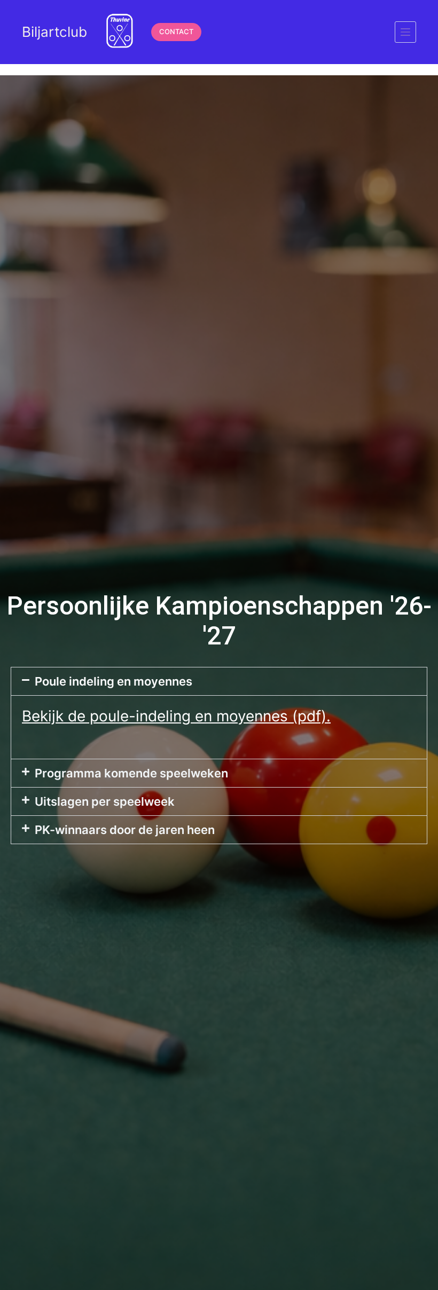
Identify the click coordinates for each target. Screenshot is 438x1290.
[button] (219, 681)
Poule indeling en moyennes (113, 681)
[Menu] (405, 32)
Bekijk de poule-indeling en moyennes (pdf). (176, 716)
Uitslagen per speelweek (105, 801)
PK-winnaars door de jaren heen (125, 830)
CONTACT (176, 31)
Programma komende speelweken (131, 773)
